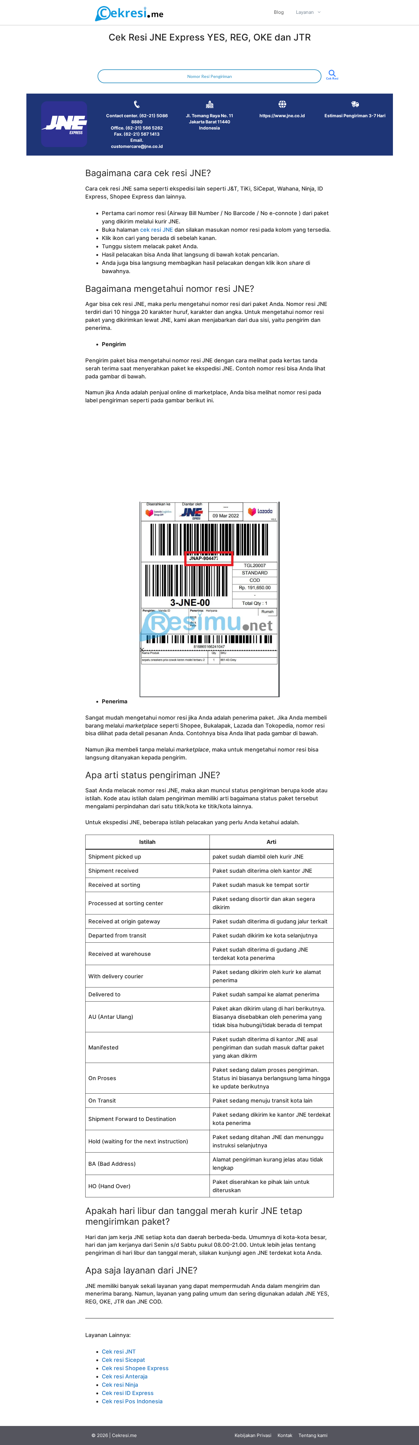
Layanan (305, 12)
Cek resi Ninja (120, 1384)
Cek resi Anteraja (125, 1376)
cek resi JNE (156, 229)
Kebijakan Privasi (253, 1435)
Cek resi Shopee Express (135, 1368)
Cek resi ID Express (128, 1393)
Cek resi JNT (119, 1351)
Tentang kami (313, 1435)
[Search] (332, 78)
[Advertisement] (209, 456)
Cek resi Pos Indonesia (132, 1401)
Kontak (285, 1435)
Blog (279, 12)
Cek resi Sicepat (123, 1360)
